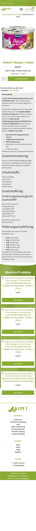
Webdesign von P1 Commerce (18, 476)
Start (3, 14)
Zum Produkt (18, 300)
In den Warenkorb (21, 79)
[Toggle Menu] (21, 9)
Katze (8, 14)
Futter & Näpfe (16, 14)
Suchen (30, 3)
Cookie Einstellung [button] (18, 434)
